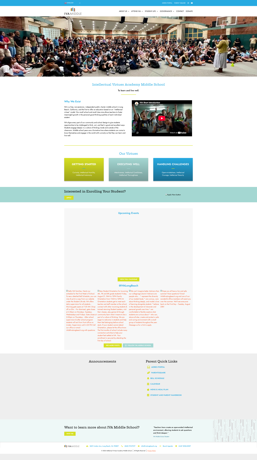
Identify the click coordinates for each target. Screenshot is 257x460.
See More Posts (113, 345)
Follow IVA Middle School (139, 345)
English (70, 3)
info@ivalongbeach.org (149, 446)
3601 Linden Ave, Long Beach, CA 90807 (104, 446)
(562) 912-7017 (130, 446)
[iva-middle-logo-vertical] (73, 8)
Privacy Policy (151, 451)
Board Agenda (168, 446)
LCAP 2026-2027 (185, 446)
